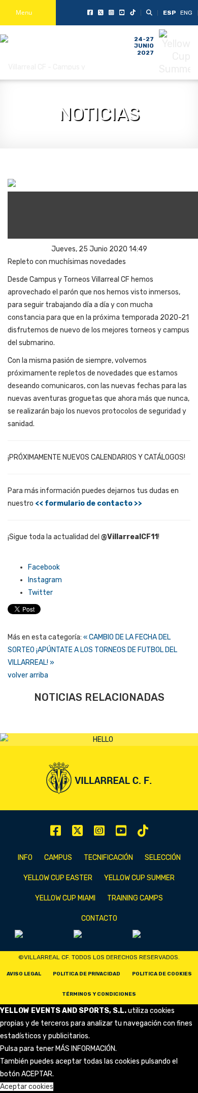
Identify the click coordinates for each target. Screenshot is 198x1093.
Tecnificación (108, 857)
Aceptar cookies (26, 1086)
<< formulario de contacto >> (88, 503)
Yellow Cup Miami (65, 898)
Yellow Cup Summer (139, 878)
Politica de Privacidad (86, 974)
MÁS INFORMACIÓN (85, 1048)
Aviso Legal (24, 974)
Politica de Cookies (162, 974)
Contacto (99, 918)
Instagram (45, 580)
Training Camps (135, 898)
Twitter (40, 592)
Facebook (44, 567)
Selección (163, 857)
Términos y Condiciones (99, 994)
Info (25, 857)
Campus (58, 857)
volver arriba (28, 675)
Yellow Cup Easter (57, 878)
